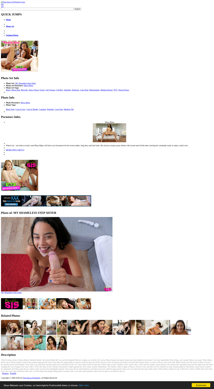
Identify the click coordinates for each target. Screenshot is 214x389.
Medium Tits (69, 109)
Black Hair (16, 90)
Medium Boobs (106, 90)
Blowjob (24, 90)
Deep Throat (34, 90)
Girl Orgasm (50, 90)
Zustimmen (201, 385)
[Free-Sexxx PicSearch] (13, 2)
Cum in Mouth (32, 109)
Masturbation (94, 90)
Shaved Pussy (123, 90)
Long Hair (84, 90)
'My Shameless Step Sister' (25, 83)
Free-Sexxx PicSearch (31, 378)
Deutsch (5, 373)
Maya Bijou (28, 86)
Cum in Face (20, 109)
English (13, 373)
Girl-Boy (59, 90)
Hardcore (75, 90)
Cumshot (42, 109)
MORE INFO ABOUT (15, 150)
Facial (42, 90)
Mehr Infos (84, 385)
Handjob (67, 90)
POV (115, 90)
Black (8, 90)
